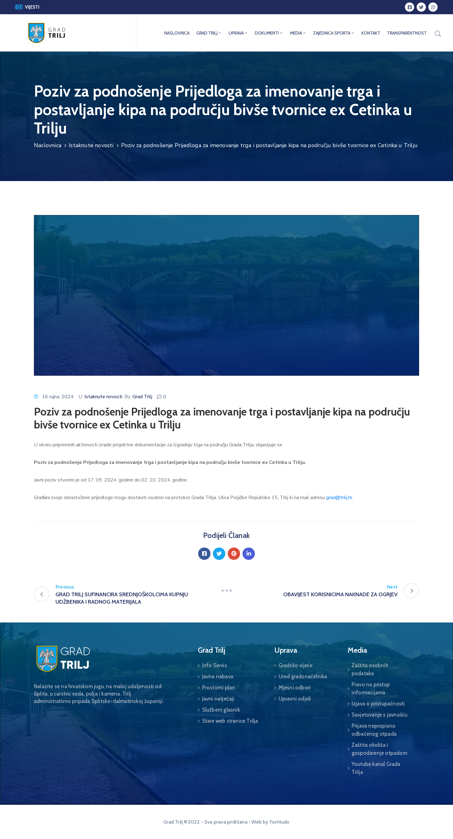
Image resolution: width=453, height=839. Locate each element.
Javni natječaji (218, 699)
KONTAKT (370, 33)
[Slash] (226, 590)
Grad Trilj (142, 396)
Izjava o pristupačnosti (378, 704)
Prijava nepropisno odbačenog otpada (374, 730)
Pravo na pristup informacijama (371, 688)
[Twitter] (421, 7)
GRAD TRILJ (207, 33)
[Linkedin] (249, 554)
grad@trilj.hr (339, 497)
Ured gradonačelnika (303, 676)
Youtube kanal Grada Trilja (376, 768)
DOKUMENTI (267, 33)
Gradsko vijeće (296, 665)
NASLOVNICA (177, 33)
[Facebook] (204, 554)
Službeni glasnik (221, 710)
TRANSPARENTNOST (407, 33)
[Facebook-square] (409, 7)
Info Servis (214, 665)
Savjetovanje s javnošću (380, 715)
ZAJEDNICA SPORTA (331, 33)
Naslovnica (47, 145)
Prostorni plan (218, 687)
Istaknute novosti (91, 145)
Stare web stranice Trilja (230, 721)
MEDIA (296, 33)
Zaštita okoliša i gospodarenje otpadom (379, 749)
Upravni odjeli (295, 699)
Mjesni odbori (295, 687)
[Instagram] (433, 7)
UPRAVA (236, 33)
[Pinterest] (234, 554)
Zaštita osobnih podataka (370, 669)
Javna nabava (217, 676)
